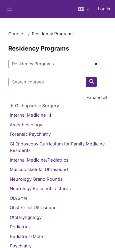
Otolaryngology (26, 217)
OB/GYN (18, 198)
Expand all (96, 97)
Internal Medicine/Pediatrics (39, 160)
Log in (104, 8)
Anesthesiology (26, 125)
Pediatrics (20, 226)
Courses (17, 33)
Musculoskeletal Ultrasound (39, 169)
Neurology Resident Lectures (40, 188)
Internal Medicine (28, 115)
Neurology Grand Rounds (36, 179)
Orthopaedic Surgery (37, 105)
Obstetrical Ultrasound (33, 207)
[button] (83, 9)
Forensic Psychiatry (30, 134)
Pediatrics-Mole (26, 236)
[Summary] (51, 115)
